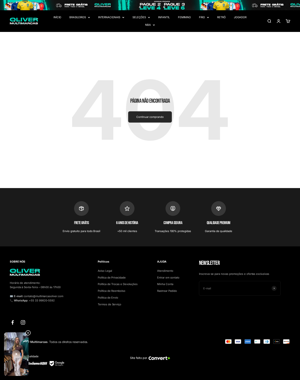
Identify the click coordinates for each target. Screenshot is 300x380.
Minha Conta (165, 284)
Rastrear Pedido (167, 290)
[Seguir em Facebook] (12, 322)
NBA (148, 24)
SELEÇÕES (139, 17)
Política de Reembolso (111, 290)
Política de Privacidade (112, 277)
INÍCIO (57, 17)
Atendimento (165, 270)
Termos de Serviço (109, 304)
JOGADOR (240, 17)
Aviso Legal (105, 270)
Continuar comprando (150, 116)
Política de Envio (108, 297)
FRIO (202, 17)
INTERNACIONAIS (109, 17)
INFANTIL (164, 17)
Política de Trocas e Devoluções (118, 284)
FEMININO (184, 17)
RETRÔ (221, 17)
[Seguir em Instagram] (23, 322)
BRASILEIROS (77, 17)
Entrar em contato (168, 277)
